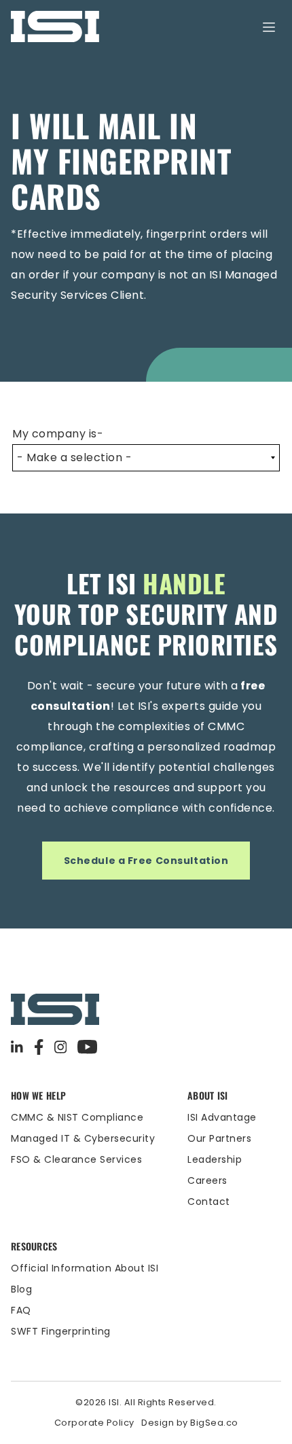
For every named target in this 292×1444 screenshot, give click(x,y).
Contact (208, 1201)
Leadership (214, 1159)
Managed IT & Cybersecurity (83, 1138)
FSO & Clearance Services (76, 1159)
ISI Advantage (222, 1117)
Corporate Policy (94, 1422)
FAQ (21, 1310)
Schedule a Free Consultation (146, 860)
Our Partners (219, 1138)
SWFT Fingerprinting (61, 1331)
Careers (207, 1180)
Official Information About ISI (84, 1268)
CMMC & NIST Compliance (77, 1117)
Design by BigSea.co (189, 1422)
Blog (21, 1289)
